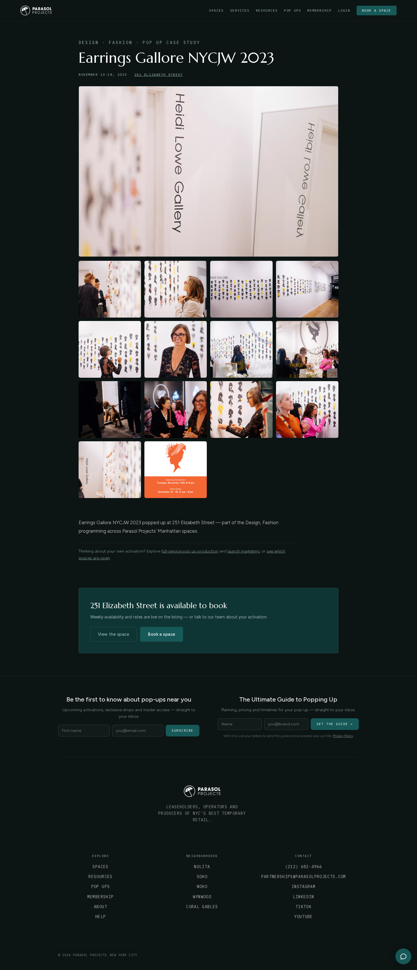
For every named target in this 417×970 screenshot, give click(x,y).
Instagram (303, 886)
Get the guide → (335, 724)
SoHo (202, 876)
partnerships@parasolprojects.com (303, 876)
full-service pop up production (189, 551)
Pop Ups (292, 10)
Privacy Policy (343, 736)
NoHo (202, 886)
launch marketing (244, 551)
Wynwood (202, 896)
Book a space (376, 10)
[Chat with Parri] (403, 956)
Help (100, 916)
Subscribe (182, 730)
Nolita (202, 866)
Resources (267, 10)
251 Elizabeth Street (158, 74)
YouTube (303, 916)
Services (240, 10)
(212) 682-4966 (303, 866)
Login (344, 10)
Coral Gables (202, 906)
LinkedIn (303, 896)
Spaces (216, 10)
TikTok (303, 906)
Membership (319, 10)
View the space (113, 634)
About (100, 906)
